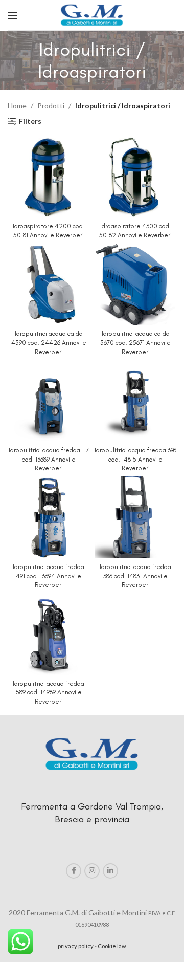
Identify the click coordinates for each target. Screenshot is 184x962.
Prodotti (50, 105)
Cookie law (112, 946)
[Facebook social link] (73, 871)
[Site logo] (92, 14)
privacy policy (76, 946)
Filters (30, 121)
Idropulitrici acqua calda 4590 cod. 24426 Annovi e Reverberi (48, 342)
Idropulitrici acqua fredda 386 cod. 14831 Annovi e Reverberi (135, 575)
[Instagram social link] (92, 871)
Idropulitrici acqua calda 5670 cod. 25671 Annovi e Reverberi (135, 342)
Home (17, 105)
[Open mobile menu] (13, 15)
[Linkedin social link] (110, 871)
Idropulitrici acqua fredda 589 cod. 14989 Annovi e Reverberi (48, 692)
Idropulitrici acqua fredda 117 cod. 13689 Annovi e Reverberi (49, 459)
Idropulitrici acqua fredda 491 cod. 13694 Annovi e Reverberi (48, 575)
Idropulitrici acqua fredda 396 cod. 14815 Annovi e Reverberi (135, 459)
